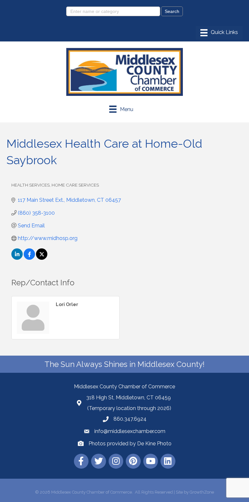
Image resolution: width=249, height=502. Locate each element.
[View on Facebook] (29, 258)
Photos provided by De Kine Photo (130, 443)
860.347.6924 (130, 419)
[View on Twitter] (41, 258)
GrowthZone (202, 492)
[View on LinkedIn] (17, 258)
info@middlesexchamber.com (129, 431)
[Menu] (219, 33)
